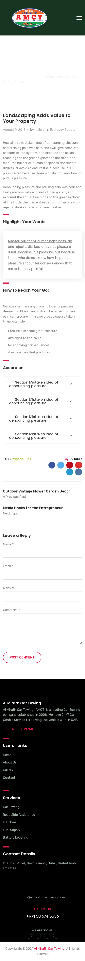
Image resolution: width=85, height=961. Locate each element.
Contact (9, 778)
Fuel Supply (11, 830)
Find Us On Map (21, 729)
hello (38, 130)
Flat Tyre (9, 822)
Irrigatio (18, 459)
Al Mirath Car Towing (49, 949)
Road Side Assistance (19, 815)
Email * (8, 566)
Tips (28, 459)
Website (9, 588)
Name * (8, 544)
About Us (10, 762)
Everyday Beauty (63, 130)
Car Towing (11, 807)
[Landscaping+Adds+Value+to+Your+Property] (60, 465)
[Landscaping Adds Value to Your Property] (51, 465)
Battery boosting (15, 837)
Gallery (8, 770)
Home (7, 755)
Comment (11, 610)
